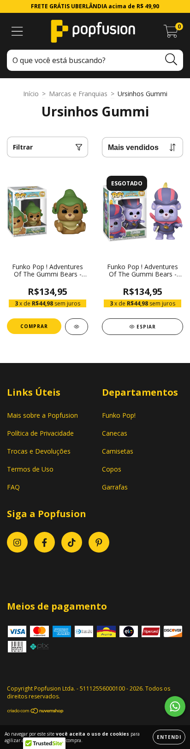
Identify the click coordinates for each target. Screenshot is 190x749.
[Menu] (17, 31)
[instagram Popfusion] (17, 542)
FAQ (13, 487)
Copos (111, 469)
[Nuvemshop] (36, 712)
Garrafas (115, 487)
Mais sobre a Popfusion (42, 415)
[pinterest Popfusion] (99, 542)
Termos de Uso (30, 469)
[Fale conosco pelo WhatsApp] (175, 706)
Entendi (169, 737)
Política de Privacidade (40, 433)
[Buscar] (171, 59)
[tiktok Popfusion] (71, 542)
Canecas (114, 433)
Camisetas (117, 451)
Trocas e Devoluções (39, 451)
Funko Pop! (119, 415)
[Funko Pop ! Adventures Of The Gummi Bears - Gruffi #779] (76, 326)
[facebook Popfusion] (44, 542)
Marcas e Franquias (78, 93)
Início (31, 93)
